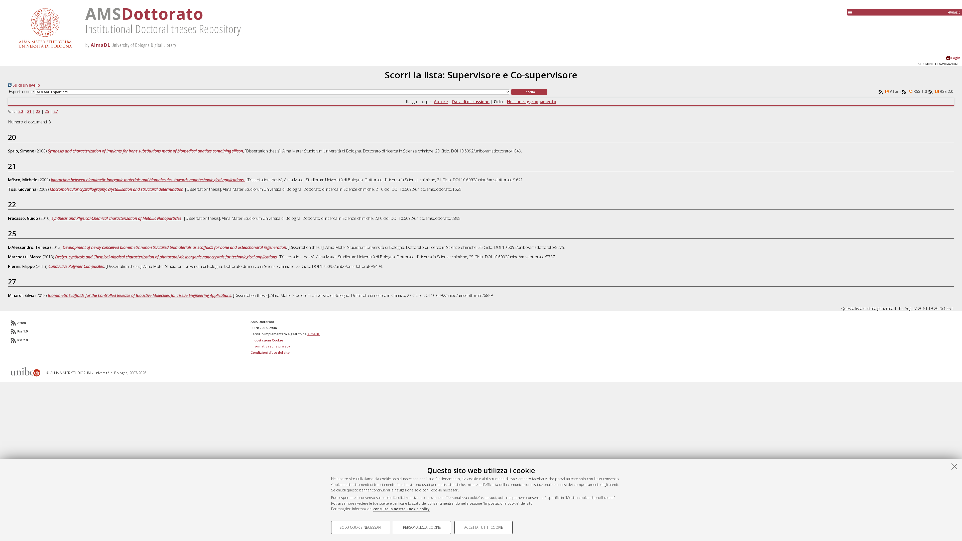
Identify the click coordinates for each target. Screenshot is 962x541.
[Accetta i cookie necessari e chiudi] (954, 466)
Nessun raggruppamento (531, 101)
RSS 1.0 (919, 91)
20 (20, 111)
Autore (441, 101)
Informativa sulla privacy (270, 346)
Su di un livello (26, 85)
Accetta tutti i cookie (483, 527)
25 (47, 111)
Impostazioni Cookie (267, 340)
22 (38, 111)
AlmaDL (954, 12)
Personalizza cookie (422, 527)
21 (29, 111)
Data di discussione (471, 101)
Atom (895, 91)
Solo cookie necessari (360, 527)
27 (55, 111)
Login (955, 58)
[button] (529, 92)
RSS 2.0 (946, 91)
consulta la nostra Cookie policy (401, 508)
